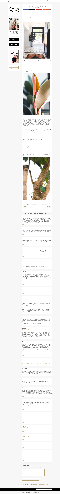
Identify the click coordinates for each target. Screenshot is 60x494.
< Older (24, 206)
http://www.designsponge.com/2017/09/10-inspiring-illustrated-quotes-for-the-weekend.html (36, 363)
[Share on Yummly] (46, 9)
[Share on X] (32, 9)
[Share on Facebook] (26, 9)
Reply (23, 224)
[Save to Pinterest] (39, 9)
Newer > (48, 206)
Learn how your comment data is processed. (41, 484)
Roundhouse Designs (35, 492)
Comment (23, 468)
